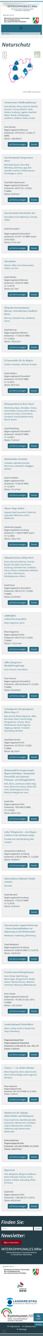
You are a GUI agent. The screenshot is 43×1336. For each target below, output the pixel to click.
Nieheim (30, 982)
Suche (38, 1228)
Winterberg (31, 935)
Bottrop (7, 318)
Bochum (14, 561)
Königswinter (10, 722)
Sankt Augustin (23, 725)
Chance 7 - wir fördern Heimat (19, 1067)
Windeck (19, 730)
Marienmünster (18, 982)
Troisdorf (25, 728)
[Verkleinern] (5, 57)
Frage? (38, 1318)
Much (27, 722)
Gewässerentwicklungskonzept (19, 972)
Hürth (30, 1177)
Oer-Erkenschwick (26, 265)
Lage (25, 167)
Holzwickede (23, 570)
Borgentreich (22, 979)
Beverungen (9, 979)
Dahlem (7, 469)
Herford (16, 170)
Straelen (33, 364)
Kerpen (7, 1180)
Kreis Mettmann (22, 217)
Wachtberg (9, 730)
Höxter (7, 982)
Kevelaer (16, 364)
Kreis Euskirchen (11, 1120)
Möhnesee (18, 515)
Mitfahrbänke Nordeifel (15, 459)
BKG (25, 92)
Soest (26, 515)
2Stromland (9, 261)
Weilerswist (9, 1131)
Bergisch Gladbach (27, 1174)
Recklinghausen (11, 576)
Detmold (18, 167)
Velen (25, 118)
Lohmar (20, 722)
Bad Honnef (9, 716)
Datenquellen (36, 92)
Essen (7, 561)
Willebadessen (29, 985)
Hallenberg (20, 935)
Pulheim (15, 1180)
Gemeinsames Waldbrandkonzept (20, 102)
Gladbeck (30, 318)
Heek (30, 109)
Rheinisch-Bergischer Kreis (16, 792)
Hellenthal (8, 1128)
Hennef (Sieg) (26, 719)
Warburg (18, 985)
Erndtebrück (10, 839)
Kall (16, 1128)
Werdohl (8, 885)
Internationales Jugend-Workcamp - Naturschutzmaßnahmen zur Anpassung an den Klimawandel (21, 928)
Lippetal (7, 512)
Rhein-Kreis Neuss (18, 786)
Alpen (17, 408)
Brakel (32, 979)
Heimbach (19, 466)
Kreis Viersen (10, 669)
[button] (21, 28)
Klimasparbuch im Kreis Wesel (19, 404)
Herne (7, 321)
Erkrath (34, 217)
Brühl (6, 1177)
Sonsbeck (8, 416)
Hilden (7, 220)
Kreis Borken (10, 106)
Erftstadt (14, 1177)
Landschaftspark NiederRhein (18, 1024)
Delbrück (31, 512)
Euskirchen (9, 1122)
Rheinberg (9, 408)
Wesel (7, 419)
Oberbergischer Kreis (19, 789)
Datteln (7, 265)
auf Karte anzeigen (17, 144)
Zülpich (7, 1125)
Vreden (32, 118)
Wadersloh (9, 518)
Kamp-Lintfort (23, 410)
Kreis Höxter (10, 976)
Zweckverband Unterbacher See (19, 213)
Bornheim (8, 719)
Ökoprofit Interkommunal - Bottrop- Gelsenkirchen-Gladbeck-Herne (21, 310)
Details (34, 144)
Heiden (7, 112)
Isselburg (16, 112)
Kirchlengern (10, 173)
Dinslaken (25, 408)
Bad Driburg (21, 976)
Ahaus (19, 106)
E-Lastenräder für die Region (18, 360)
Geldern (8, 364)
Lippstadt (8, 515)
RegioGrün (9, 1170)
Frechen (22, 1177)
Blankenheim (18, 1125)
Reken (7, 115)
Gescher (8, 109)
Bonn (22, 623)
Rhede (13, 115)
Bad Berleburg (22, 839)
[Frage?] (38, 1316)
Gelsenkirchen (18, 318)
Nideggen (29, 466)
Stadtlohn (8, 118)
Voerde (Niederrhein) (23, 416)
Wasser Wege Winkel (14, 508)
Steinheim (8, 985)
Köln (6, 783)
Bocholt (26, 106)
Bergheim (13, 1174)
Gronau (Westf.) (20, 109)
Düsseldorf (9, 217)
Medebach (9, 935)
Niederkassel (10, 725)
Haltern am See (11, 268)
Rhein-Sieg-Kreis (11, 623)
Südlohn (18, 118)
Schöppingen (23, 115)
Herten (14, 570)
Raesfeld (32, 112)
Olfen (14, 265)
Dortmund (26, 564)
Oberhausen (19, 573)
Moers (33, 410)
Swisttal (16, 728)
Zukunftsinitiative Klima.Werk (18, 557)
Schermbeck (26, 413)
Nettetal (25, 364)
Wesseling (24, 1180)
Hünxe (33, 408)
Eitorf (16, 719)
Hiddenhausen (28, 170)
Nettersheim (24, 1128)
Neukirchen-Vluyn (12, 413)
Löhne (19, 173)
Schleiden (8, 463)
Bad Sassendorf (19, 512)
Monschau (9, 466)
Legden (24, 112)
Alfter (33, 716)
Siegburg (8, 728)
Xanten (14, 419)
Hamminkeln (10, 410)
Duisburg (8, 567)
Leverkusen (20, 783)
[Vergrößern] (5, 53)
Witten (22, 576)
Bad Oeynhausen (12, 164)
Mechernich (20, 1122)
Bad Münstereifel (21, 463)
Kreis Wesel (22, 669)
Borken (34, 106)
